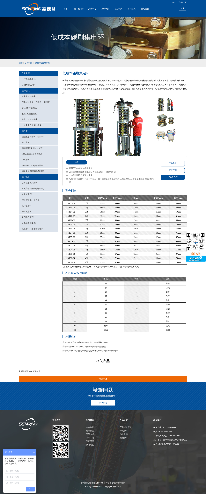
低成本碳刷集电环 (43, 63)
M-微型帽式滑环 (29, 85)
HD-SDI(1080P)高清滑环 (32, 165)
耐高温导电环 (27, 217)
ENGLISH (183, 2)
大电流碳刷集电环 (29, 223)
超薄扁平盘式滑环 (29, 183)
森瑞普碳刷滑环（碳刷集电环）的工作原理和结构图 (85, 342)
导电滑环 (26, 73)
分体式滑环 (27, 212)
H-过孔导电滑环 (29, 79)
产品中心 (92, 9)
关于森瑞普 (79, 9)
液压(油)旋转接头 (29, 108)
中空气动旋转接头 (29, 119)
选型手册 (105, 9)
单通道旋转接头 (28, 96)
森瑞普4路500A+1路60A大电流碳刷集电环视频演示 (85, 347)
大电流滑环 (27, 194)
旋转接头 (26, 91)
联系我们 (145, 9)
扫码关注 (56, 420)
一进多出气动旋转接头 (31, 125)
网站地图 (90, 445)
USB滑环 (25, 160)
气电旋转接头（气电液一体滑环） (36, 102)
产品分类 (124, 420)
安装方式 (118, 9)
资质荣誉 (90, 441)
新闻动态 (132, 9)
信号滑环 (26, 131)
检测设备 (90, 431)
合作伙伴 (90, 427)
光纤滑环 (26, 142)
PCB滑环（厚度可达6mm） (33, 189)
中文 (174, 2)
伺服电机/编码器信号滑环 (33, 171)
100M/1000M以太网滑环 (32, 154)
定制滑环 (29, 63)
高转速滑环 (27, 206)
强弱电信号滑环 (34, 137)
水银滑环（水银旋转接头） (33, 229)
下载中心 (90, 438)
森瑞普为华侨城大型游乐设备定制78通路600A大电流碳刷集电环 (90, 351)
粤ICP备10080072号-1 (94, 487)
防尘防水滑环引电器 (30, 200)
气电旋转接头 (126, 427)
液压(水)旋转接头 (29, 114)
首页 (66, 9)
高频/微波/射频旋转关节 (32, 148)
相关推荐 (90, 420)
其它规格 (26, 177)
